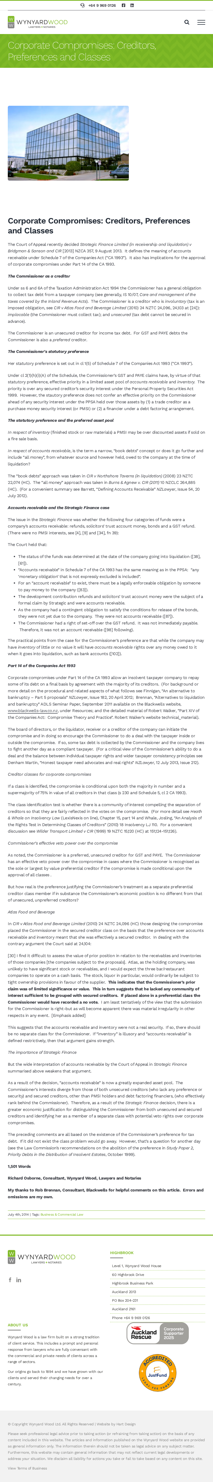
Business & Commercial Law (62, 1214)
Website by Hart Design (116, 1424)
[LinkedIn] (18, 1279)
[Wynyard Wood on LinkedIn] (132, 5)
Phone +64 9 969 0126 (131, 1318)
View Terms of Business (27, 1468)
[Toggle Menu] (201, 22)
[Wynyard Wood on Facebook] (123, 5)
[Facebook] (10, 1279)
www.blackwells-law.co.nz (33, 710)
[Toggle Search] (186, 22)
